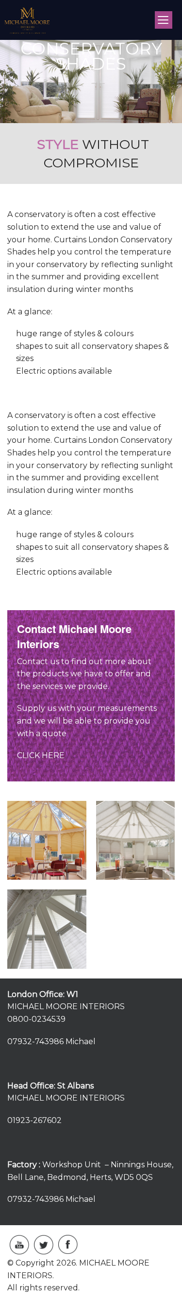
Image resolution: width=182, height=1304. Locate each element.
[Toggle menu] (163, 20)
